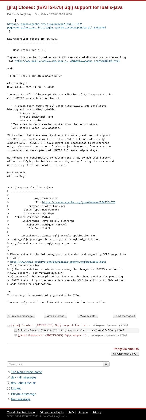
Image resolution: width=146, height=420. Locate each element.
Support (83, 412)
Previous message (21, 315)
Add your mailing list (52, 412)
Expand (16, 388)
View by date (87, 315)
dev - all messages (23, 377)
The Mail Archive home (26, 372)
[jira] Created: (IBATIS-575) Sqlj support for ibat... (51, 325)
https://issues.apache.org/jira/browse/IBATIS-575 (78, 202)
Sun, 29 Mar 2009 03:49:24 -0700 (53, 14)
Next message (124, 315)
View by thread (55, 315)
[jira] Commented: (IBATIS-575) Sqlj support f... (54, 335)
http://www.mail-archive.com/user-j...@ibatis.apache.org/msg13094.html (67, 61)
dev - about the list (23, 383)
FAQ (71, 412)
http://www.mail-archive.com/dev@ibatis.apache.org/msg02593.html (58, 261)
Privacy (97, 412)
